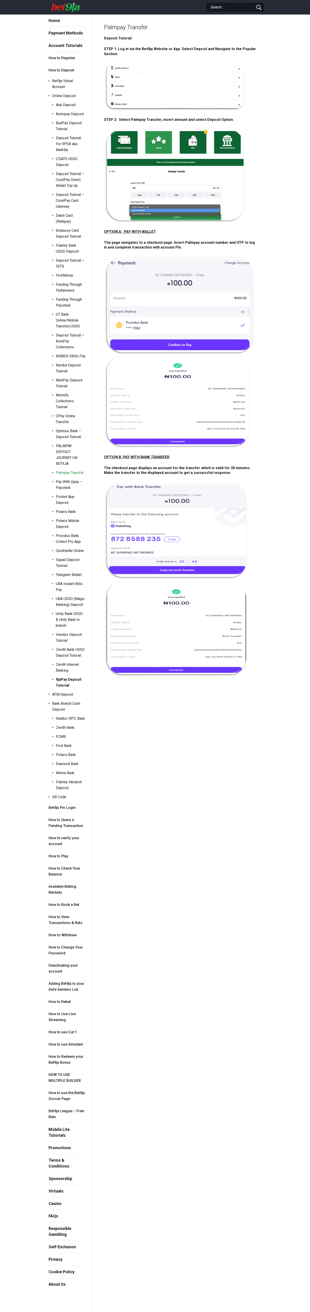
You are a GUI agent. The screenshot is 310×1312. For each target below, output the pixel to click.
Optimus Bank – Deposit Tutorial (68, 434)
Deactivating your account (63, 968)
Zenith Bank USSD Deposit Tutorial (70, 652)
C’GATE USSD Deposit (66, 162)
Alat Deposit (66, 105)
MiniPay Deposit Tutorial (69, 383)
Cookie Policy (61, 1271)
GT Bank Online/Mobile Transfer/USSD (68, 320)
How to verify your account (64, 841)
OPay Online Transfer (65, 419)
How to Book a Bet (64, 904)
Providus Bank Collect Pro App (68, 539)
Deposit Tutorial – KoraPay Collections (70, 341)
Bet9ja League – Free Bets (66, 1114)
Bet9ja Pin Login (62, 807)
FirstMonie (64, 275)
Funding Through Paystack (69, 302)
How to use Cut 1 (63, 1032)
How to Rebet (60, 1002)
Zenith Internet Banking (67, 667)
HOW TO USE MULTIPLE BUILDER (65, 1078)
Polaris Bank (66, 512)
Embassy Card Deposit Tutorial (68, 233)
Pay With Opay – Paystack (69, 485)
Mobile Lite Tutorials (59, 1132)
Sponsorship (60, 1178)
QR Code (59, 797)
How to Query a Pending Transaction (66, 823)
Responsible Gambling (60, 1231)
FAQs (53, 1216)
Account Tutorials (65, 45)
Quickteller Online (70, 551)
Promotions (60, 1147)
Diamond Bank (67, 764)
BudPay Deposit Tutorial (69, 126)
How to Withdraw (63, 935)
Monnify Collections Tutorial (65, 401)
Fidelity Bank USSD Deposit (67, 248)
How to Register (62, 58)
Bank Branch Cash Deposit (66, 706)
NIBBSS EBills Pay (71, 356)
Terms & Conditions (59, 1163)
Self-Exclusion (62, 1246)
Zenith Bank (65, 727)
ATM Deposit (62, 694)
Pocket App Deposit (65, 500)
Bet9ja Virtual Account (62, 84)
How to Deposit (61, 70)
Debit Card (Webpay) (64, 218)
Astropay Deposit (70, 114)
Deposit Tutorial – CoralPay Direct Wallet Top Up (70, 180)
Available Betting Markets (62, 889)
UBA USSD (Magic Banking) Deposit (70, 602)
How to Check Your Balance (64, 871)
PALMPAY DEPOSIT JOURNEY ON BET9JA (66, 455)
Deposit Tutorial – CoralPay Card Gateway (70, 201)
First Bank (64, 746)
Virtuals (56, 1191)
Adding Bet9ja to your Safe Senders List (66, 986)
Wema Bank (65, 773)
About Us (57, 1284)
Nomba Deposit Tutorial (68, 368)
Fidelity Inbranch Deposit (69, 785)
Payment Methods (66, 33)
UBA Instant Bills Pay (69, 587)
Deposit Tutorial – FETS (70, 263)
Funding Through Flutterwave (69, 287)
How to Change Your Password (66, 950)
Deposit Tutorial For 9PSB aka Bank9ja (68, 144)
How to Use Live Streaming (62, 1017)
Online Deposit (64, 96)
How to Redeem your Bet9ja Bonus (66, 1059)
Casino (55, 1203)
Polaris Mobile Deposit (67, 524)
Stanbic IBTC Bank (70, 718)
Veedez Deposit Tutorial (69, 637)
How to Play (58, 856)
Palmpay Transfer (70, 473)
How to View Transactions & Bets (65, 920)
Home (54, 20)
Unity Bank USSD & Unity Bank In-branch (69, 620)
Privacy (55, 1259)
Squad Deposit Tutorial (67, 563)
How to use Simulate (66, 1044)
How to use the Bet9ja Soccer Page (67, 1096)
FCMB (61, 736)
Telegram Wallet (68, 575)
